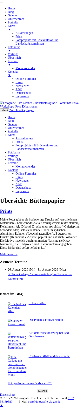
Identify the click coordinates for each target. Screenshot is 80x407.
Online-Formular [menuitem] (26, 78)
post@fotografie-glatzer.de (44, 401)
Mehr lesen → (8, 254)
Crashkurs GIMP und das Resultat (49, 356)
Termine (13, 163)
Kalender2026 (37, 303)
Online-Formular (26, 173)
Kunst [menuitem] (11, 27)
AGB (19, 184)
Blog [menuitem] (11, 11)
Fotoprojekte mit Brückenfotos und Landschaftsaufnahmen (37, 147)
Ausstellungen (24, 138)
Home (11, 117)
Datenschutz (23, 187)
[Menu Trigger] (1, 2)
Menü (5, 110)
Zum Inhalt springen (21, 110)
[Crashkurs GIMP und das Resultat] (17, 366)
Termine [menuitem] (13, 62)
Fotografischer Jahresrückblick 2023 (30, 383)
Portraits (13, 131)
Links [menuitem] (19, 82)
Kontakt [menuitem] (13, 73)
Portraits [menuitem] (13, 22)
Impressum (22, 191)
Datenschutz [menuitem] (23, 92)
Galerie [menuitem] (12, 15)
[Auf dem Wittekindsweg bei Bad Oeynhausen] (17, 340)
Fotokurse (14, 152)
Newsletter (22, 180)
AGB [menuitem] (19, 89)
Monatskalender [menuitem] (25, 68)
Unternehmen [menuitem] (16, 19)
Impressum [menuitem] (22, 96)
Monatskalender (25, 166)
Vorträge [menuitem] (13, 54)
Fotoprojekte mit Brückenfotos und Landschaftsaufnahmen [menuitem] (37, 41)
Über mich (14, 159)
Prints (19, 141)
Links (19, 177)
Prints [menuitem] (19, 36)
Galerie (12, 124)
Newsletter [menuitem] (22, 85)
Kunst (11, 134)
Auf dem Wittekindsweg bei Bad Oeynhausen (49, 334)
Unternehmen (16, 127)
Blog (11, 120)
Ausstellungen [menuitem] (24, 33)
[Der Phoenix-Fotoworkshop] (17, 322)
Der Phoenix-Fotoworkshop (46, 319)
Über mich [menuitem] (14, 57)
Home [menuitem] (11, 8)
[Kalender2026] (17, 307)
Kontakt (13, 170)
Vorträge (13, 156)
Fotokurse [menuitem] (14, 48)
